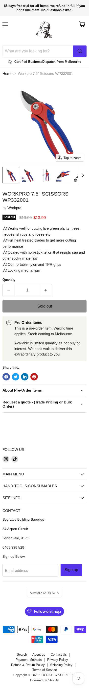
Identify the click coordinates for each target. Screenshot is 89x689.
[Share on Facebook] (6, 376)
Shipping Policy (61, 665)
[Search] (80, 51)
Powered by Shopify (44, 680)
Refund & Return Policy (28, 665)
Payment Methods (29, 660)
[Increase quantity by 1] (46, 290)
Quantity (8, 280)
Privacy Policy (57, 660)
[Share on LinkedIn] (24, 376)
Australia (42, 593)
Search (22, 654)
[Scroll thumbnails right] (82, 175)
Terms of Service (44, 670)
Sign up (71, 570)
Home (7, 73)
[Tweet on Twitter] (15, 376)
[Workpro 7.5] (11, 175)
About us (38, 654)
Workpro (14, 208)
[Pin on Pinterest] (34, 376)
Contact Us (59, 654)
